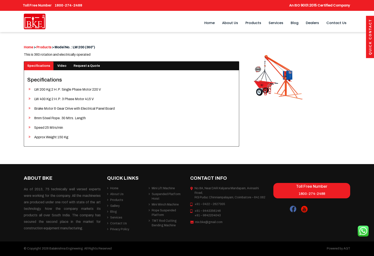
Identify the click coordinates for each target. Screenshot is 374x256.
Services (276, 22)
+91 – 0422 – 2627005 (210, 204)
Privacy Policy (119, 229)
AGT (346, 248)
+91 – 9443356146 (208, 210)
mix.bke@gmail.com (208, 222)
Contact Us (336, 22)
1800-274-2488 (68, 5)
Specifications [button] (38, 65)
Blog (294, 22)
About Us (230, 22)
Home (209, 22)
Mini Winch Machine (165, 204)
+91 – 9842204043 (208, 215)
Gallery (115, 205)
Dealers (312, 22)
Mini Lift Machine (163, 188)
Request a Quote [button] (87, 65)
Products (253, 22)
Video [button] (61, 65)
